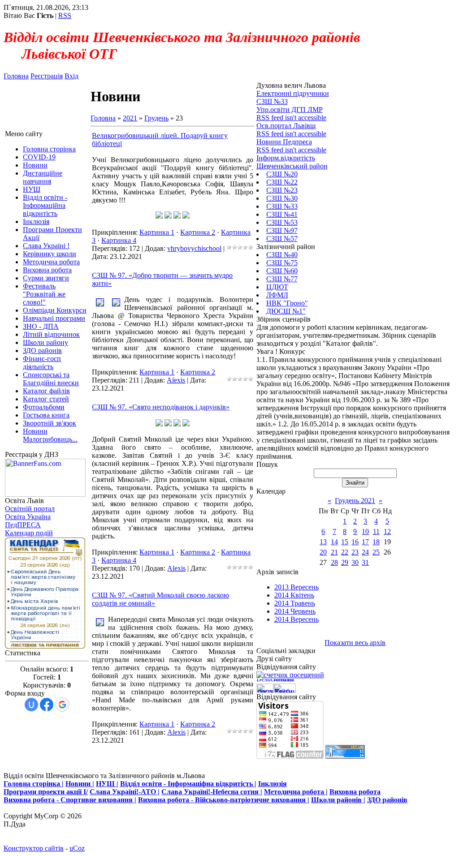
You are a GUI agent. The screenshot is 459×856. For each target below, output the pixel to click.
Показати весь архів (355, 642)
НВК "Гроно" (287, 303)
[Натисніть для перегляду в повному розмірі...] (159, 216)
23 (355, 552)
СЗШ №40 (282, 254)
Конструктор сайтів (34, 848)
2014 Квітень (294, 595)
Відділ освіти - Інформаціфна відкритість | (188, 783)
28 (334, 562)
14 (334, 542)
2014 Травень (294, 603)
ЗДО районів (387, 800)
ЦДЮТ (277, 287)
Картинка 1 (156, 232)
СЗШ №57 (282, 238)
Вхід (71, 76)
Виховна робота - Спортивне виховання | (70, 800)
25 (376, 552)
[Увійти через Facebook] (46, 704)
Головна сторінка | (34, 783)
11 (376, 531)
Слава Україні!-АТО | (125, 792)
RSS (64, 15)
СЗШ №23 (282, 190)
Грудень (156, 118)
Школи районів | (338, 800)
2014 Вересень (296, 619)
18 (376, 542)
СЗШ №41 (282, 214)
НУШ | (107, 783)
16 (355, 542)
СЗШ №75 (282, 263)
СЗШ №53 (282, 222)
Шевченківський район (292, 166)
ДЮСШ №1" (286, 311)
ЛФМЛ (277, 295)
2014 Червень (295, 611)
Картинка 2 (197, 232)
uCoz (77, 848)
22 (344, 552)
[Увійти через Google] (62, 704)
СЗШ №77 (282, 279)
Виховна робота (355, 792)
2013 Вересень (296, 587)
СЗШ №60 (282, 271)
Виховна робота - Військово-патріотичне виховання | (223, 800)
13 (323, 542)
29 (344, 562)
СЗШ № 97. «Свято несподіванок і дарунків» (161, 407)
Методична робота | (296, 792)
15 (344, 542)
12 (387, 531)
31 (365, 562)
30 (355, 562)
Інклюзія (272, 783)
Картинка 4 (118, 240)
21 (334, 552)
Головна (16, 76)
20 (323, 552)
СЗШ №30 (282, 198)
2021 (130, 118)
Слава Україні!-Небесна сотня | (211, 792)
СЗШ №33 (282, 206)
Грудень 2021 (355, 500)
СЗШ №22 (282, 182)
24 (365, 552)
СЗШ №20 (282, 174)
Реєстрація (46, 76)
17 (365, 542)
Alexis (176, 380)
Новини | (79, 783)
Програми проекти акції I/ (46, 792)
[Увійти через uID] (31, 704)
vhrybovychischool (194, 248)
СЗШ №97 (282, 230)
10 (365, 531)
